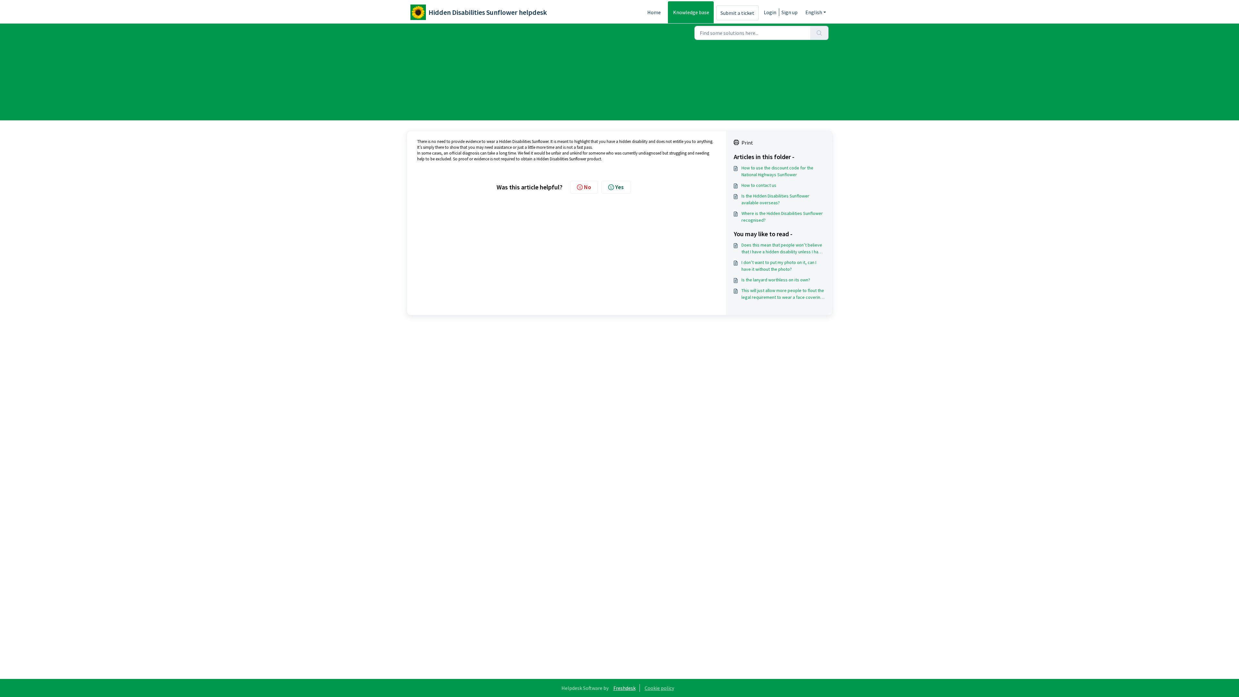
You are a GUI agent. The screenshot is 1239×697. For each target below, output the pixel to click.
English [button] (813, 12)
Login (770, 12)
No (587, 187)
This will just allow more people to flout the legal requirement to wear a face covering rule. (782, 294)
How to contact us (758, 185)
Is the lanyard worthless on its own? (775, 280)
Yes (619, 187)
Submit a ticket (737, 13)
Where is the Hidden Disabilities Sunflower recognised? (782, 216)
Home (654, 12)
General (500, 32)
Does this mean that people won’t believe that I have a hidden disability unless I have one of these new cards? (782, 248)
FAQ (478, 32)
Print (747, 142)
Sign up (789, 12)
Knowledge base (691, 12)
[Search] (819, 33)
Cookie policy (659, 688)
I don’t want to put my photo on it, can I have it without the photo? (778, 265)
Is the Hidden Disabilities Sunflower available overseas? (775, 199)
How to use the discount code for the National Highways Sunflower (777, 171)
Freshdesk (624, 688)
